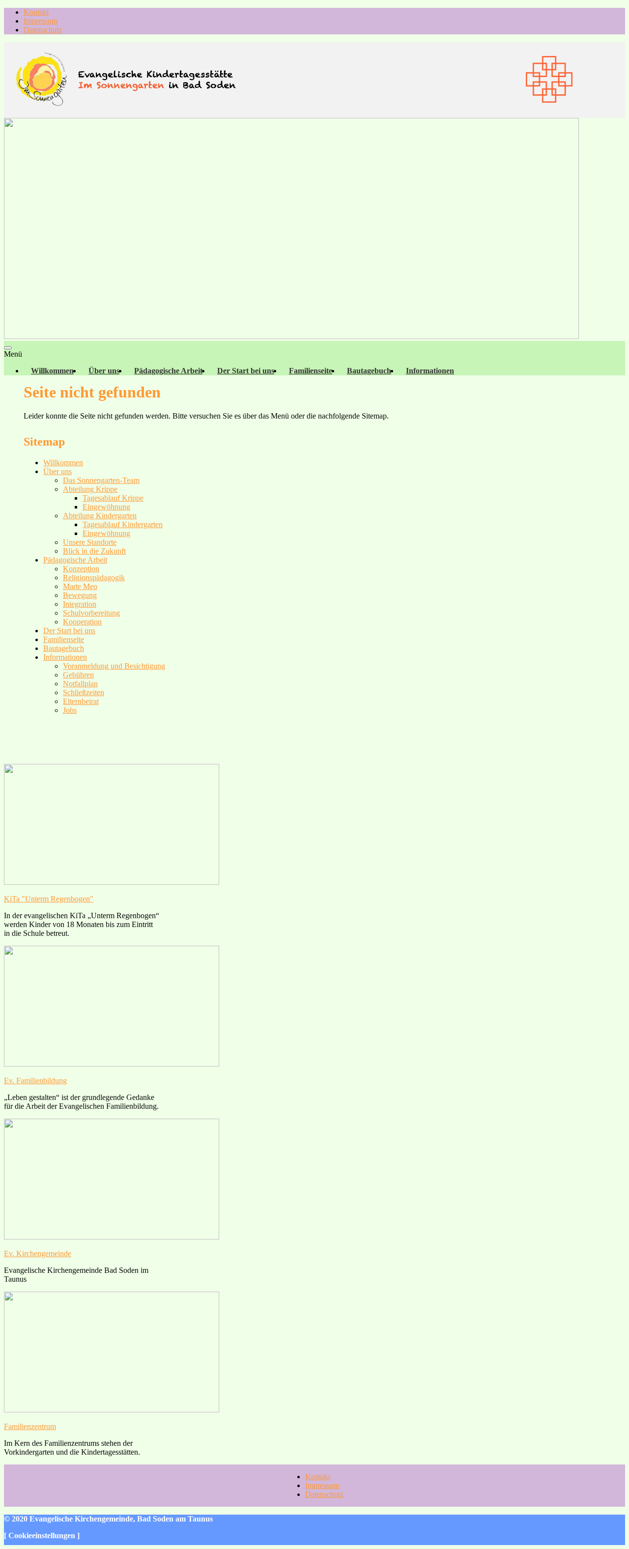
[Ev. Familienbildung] (111, 1064)
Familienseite (310, 370)
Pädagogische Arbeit (168, 370)
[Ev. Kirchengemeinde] (111, 1237)
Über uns (103, 370)
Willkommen (52, 370)
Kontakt (36, 12)
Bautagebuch (369, 370)
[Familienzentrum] (111, 1410)
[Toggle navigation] (8, 347)
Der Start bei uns (245, 370)
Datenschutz (43, 30)
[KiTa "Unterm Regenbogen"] (111, 882)
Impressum (40, 21)
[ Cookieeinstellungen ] (42, 1535)
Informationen (430, 370)
